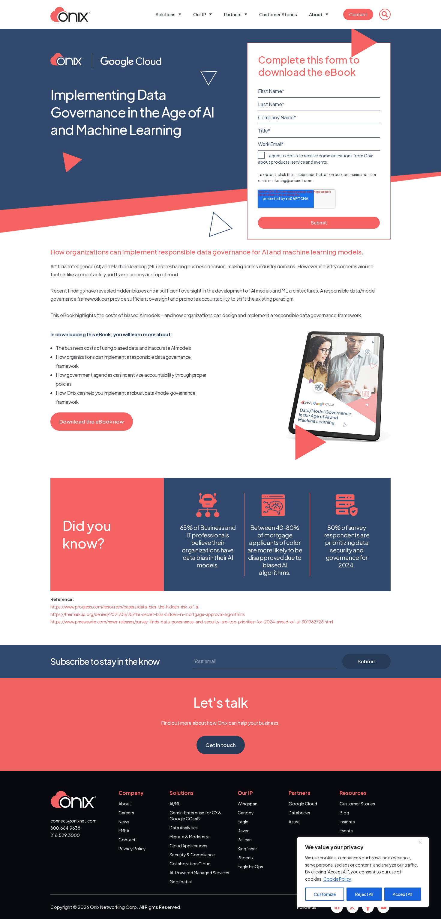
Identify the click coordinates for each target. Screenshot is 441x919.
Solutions (165, 14)
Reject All (364, 894)
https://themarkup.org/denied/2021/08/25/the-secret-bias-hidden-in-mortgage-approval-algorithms (147, 614)
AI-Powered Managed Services (199, 872)
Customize (325, 894)
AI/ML (175, 803)
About (315, 14)
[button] (385, 14)
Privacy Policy (132, 848)
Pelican (245, 839)
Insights (347, 821)
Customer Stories (278, 14)
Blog (344, 812)
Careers (126, 812)
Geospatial (181, 881)
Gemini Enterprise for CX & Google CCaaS (195, 815)
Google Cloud (303, 803)
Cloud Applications (188, 845)
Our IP (199, 14)
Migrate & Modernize (190, 836)
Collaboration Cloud (190, 863)
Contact (358, 14)
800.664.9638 (65, 828)
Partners (233, 14)
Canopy (246, 812)
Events (346, 830)
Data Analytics (184, 827)
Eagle (243, 821)
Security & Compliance (192, 854)
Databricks (299, 812)
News (123, 821)
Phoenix (246, 857)
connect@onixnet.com (73, 820)
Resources (353, 793)
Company (130, 793)
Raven (244, 830)
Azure (294, 821)
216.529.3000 (65, 835)
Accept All (402, 894)
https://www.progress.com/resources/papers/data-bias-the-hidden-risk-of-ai (124, 606)
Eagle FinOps (250, 866)
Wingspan (247, 803)
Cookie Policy (337, 879)
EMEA (123, 830)
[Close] (422, 842)
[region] (363, 872)
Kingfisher (247, 848)
